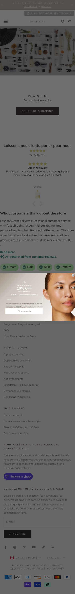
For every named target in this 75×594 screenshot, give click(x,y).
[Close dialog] (73, 275)
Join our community (24, 311)
